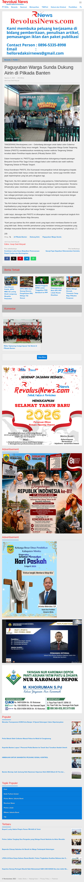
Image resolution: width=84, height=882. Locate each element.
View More (42, 357)
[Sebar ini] (7, 258)
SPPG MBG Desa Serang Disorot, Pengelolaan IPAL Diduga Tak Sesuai (26, 293)
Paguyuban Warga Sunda (52, 237)
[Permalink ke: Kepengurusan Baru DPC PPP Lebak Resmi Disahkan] (57, 281)
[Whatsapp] (33, 258)
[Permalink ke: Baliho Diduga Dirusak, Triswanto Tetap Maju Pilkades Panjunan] (73, 281)
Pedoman (55, 879)
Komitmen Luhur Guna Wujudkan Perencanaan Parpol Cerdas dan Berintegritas (21, 251)
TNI (5, 817)
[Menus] (80, 2)
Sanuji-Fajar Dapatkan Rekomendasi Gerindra (63, 250)
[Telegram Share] (27, 258)
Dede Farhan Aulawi (11, 794)
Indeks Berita (22, 879)
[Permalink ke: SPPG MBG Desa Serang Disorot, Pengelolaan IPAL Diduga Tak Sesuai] (26, 281)
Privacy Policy (44, 879)
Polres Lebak (8, 808)
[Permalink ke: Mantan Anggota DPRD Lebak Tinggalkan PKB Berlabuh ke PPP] (42, 280)
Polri (5, 789)
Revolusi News (9, 803)
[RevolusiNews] (15, 2)
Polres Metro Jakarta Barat (13, 798)
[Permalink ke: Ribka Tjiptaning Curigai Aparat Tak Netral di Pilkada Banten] (22, 331)
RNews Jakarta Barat (11, 812)
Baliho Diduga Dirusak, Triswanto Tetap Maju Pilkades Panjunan (72, 293)
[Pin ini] (20, 258)
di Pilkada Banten (20, 237)
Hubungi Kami (33, 879)
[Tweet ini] (13, 258)
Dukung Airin (35, 237)
